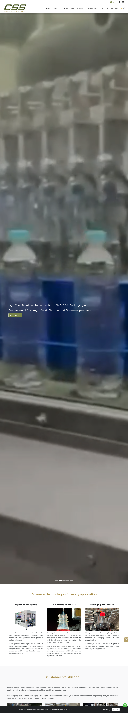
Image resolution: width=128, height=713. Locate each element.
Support (80, 8)
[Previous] (4, 300)
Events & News (92, 8)
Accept (115, 709)
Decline (105, 709)
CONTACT (114, 8)
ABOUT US (57, 8)
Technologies (69, 8)
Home (48, 8)
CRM (112, 2)
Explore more (109, 320)
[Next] (124, 300)
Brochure (104, 8)
